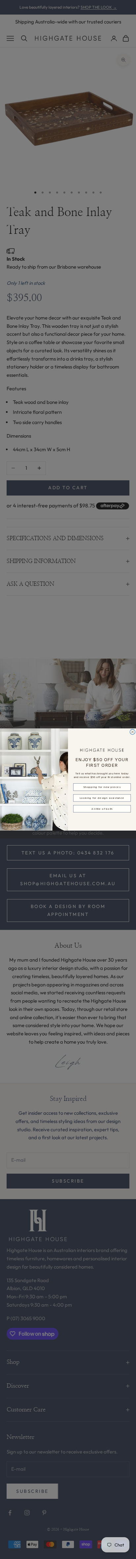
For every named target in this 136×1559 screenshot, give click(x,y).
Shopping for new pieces (101, 787)
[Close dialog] (132, 732)
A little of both (102, 808)
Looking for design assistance (102, 797)
